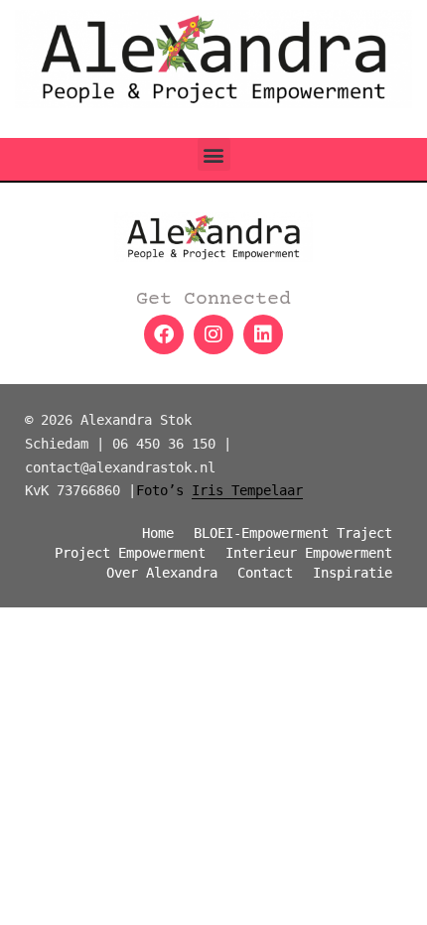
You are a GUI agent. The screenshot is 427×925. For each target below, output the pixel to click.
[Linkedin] (263, 334)
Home (158, 533)
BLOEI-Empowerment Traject (293, 533)
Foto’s (219, 490)
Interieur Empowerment (308, 553)
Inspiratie (352, 573)
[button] (214, 154)
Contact (265, 573)
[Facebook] (164, 334)
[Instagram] (213, 334)
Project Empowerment (130, 553)
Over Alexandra (161, 573)
